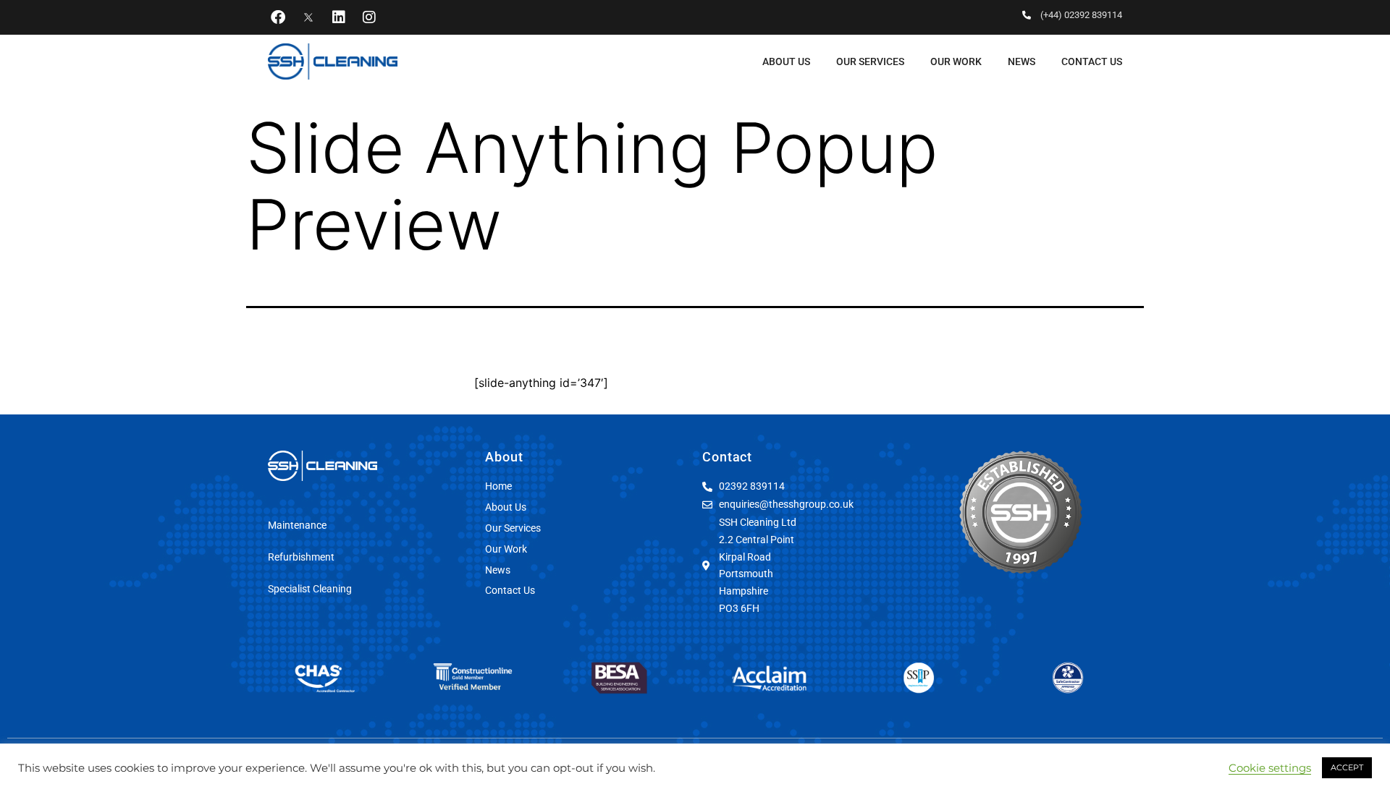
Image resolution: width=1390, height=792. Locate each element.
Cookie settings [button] (1270, 768)
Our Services (870, 61)
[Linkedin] (339, 17)
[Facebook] (278, 17)
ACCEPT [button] (1347, 767)
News (1021, 61)
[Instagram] (369, 17)
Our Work (956, 61)
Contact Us (1091, 61)
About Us (786, 61)
